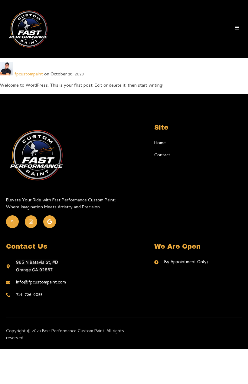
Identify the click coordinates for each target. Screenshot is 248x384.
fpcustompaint (29, 74)
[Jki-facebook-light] (12, 221)
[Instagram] (31, 221)
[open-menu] (237, 29)
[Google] (49, 221)
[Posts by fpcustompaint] (7, 74)
